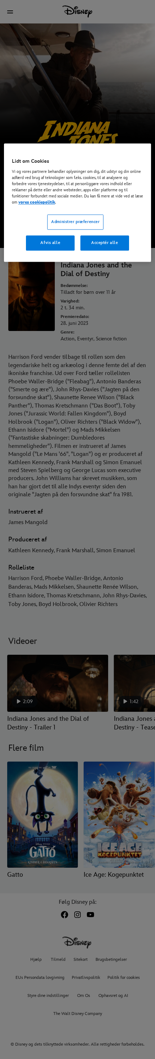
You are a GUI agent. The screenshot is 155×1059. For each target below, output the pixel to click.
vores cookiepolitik (36, 202)
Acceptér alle (104, 242)
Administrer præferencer (75, 221)
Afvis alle (50, 242)
